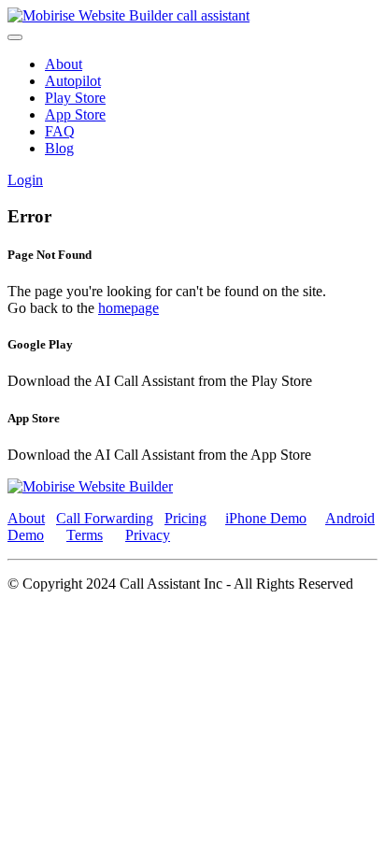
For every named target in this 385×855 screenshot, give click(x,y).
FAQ (60, 131)
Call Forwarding (104, 518)
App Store (75, 114)
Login (25, 180)
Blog (59, 148)
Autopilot (73, 81)
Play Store (75, 98)
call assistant (213, 15)
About (63, 64)
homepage (128, 308)
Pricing (185, 518)
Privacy (147, 535)
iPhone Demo (266, 518)
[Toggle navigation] (14, 37)
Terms (84, 535)
